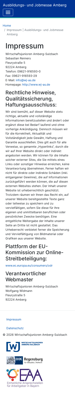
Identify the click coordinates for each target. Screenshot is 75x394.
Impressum (13, 319)
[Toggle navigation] (8, 12)
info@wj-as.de (25, 80)
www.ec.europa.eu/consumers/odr (29, 265)
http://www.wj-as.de (36, 84)
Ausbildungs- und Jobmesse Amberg (34, 5)
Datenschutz (15, 328)
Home (7, 25)
